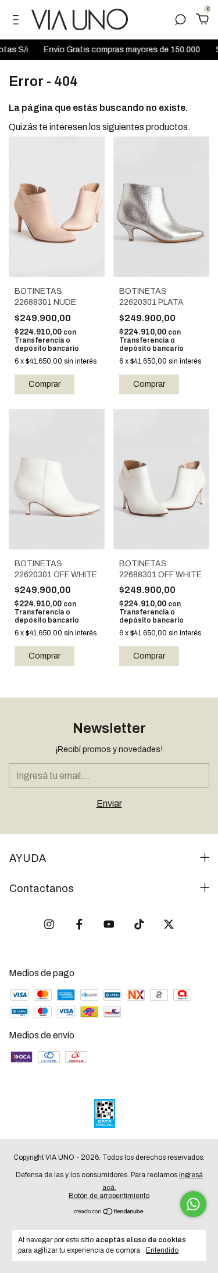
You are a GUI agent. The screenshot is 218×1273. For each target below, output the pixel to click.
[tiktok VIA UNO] (139, 924)
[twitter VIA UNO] (168, 924)
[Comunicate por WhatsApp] (193, 1204)
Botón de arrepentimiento (109, 1196)
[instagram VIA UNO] (49, 924)
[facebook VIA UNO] (79, 924)
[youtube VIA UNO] (109, 924)
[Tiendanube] (109, 1212)
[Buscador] (180, 20)
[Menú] (18, 20)
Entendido (162, 1250)
